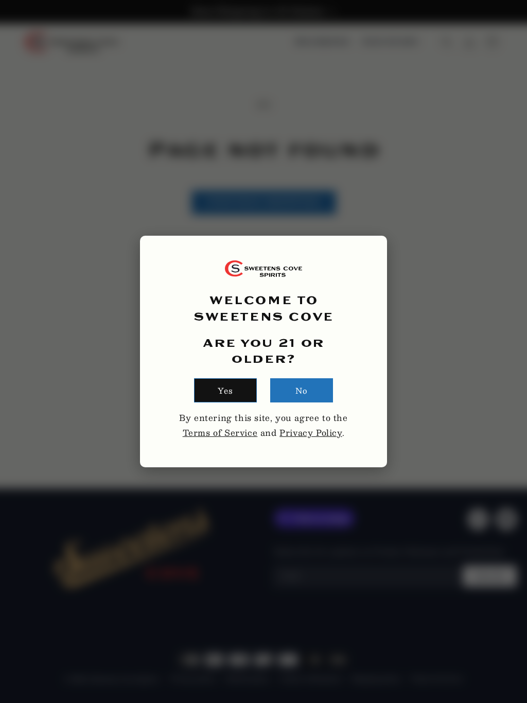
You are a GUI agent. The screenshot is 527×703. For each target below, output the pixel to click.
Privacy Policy (310, 433)
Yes (225, 390)
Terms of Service (220, 433)
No (301, 390)
